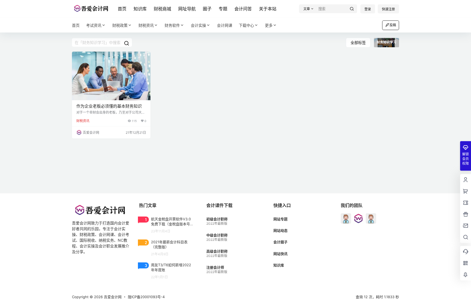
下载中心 (246, 25)
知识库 (140, 8)
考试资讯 (93, 25)
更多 (269, 25)
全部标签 (358, 42)
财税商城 (162, 8)
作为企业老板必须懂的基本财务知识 (109, 106)
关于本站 (267, 8)
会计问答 (243, 8)
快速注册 (388, 9)
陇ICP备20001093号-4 (146, 297)
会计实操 (198, 25)
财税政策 (120, 25)
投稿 (393, 25)
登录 (367, 9)
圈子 (207, 8)
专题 (223, 8)
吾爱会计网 (112, 297)
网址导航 (187, 8)
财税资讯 (146, 25)
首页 (122, 8)
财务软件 (172, 25)
